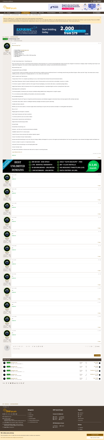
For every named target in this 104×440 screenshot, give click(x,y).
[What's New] (94, 13)
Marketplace (26, 12)
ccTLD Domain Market (24, 14)
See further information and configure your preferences (12, 437)
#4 (100, 203)
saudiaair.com (14, 374)
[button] (91, 1)
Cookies (5, 406)
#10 (100, 288)
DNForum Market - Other (36, 14)
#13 (100, 330)
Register (78, 21)
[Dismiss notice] (100, 17)
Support (70, 12)
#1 (100, 43)
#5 (100, 217)
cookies (9, 435)
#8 (100, 259)
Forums (8, 12)
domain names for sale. (18, 40)
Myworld (5, 40)
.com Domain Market (6, 14)
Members (61, 12)
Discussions (17, 12)
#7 (100, 245)
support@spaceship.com (17, 152)
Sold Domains (34, 12)
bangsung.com (14, 378)
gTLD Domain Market (15, 14)
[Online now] (7, 48)
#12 (100, 316)
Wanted (30, 14)
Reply (100, 157)
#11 (100, 302)
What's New (41, 12)
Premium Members (51, 12)
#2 (100, 174)
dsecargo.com (14, 366)
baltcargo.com (14, 362)
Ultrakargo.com (14, 370)
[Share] (98, 43)
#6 (100, 231)
